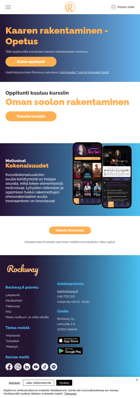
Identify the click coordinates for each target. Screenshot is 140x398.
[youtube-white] (35, 366)
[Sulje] (137, 380)
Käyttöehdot (14, 300)
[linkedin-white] (26, 366)
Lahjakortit (13, 295)
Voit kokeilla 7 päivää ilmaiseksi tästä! (84, 72)
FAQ (8, 311)
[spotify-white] (53, 366)
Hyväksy (64, 383)
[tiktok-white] (44, 366)
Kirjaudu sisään (126, 7)
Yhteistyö (12, 346)
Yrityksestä (13, 335)
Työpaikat (12, 341)
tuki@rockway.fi (67, 291)
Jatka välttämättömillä (38, 383)
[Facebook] (9, 366)
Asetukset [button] (14, 383)
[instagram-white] (18, 366)
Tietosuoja (13, 306)
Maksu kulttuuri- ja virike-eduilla (27, 317)
